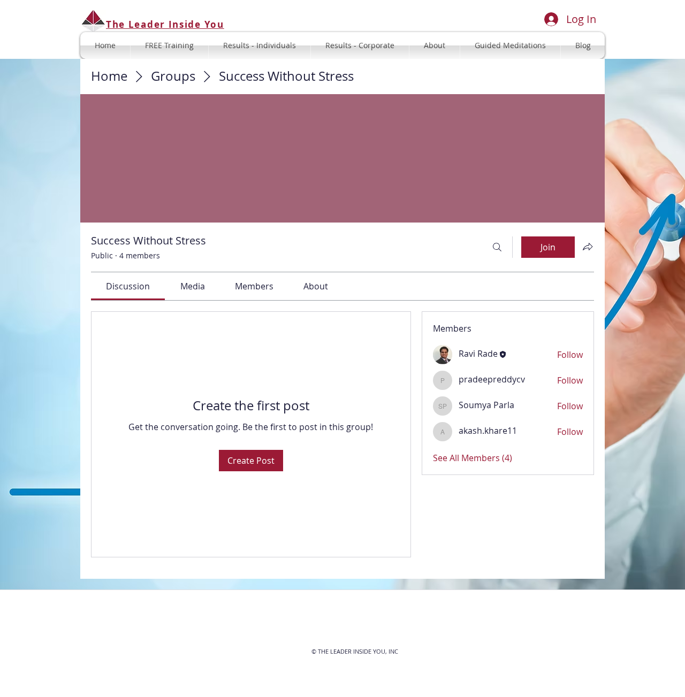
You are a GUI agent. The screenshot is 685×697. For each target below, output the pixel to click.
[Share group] (587, 246)
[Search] (497, 247)
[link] (128, 286)
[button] (510, 45)
